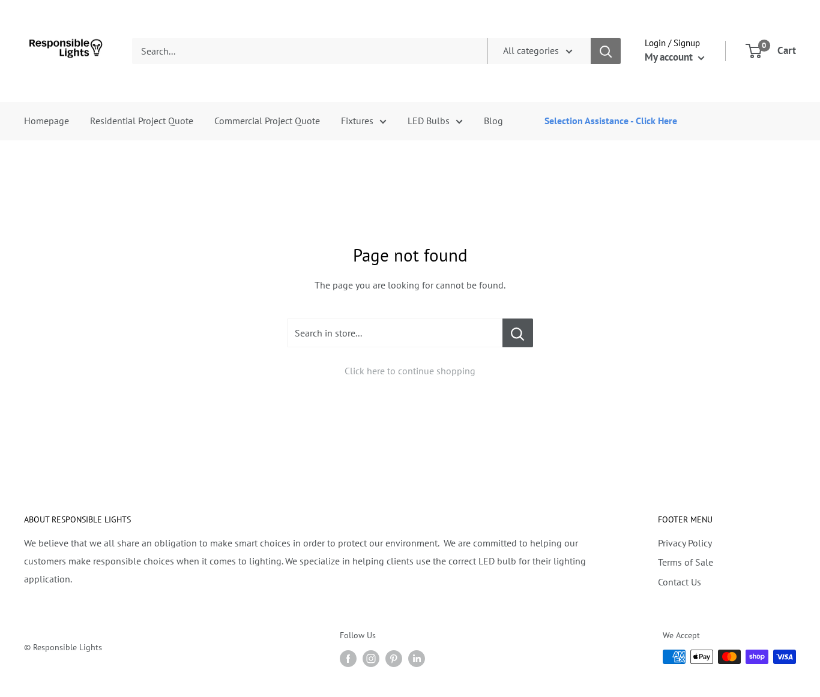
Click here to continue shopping (410, 371)
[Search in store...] (517, 333)
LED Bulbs (429, 121)
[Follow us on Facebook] (348, 658)
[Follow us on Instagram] (371, 658)
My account (670, 57)
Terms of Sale (685, 562)
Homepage (46, 121)
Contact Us (679, 582)
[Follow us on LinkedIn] (416, 658)
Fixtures (357, 121)
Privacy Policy (685, 543)
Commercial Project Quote (267, 121)
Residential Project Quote (141, 121)
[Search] (606, 51)
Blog (493, 121)
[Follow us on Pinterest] (393, 658)
